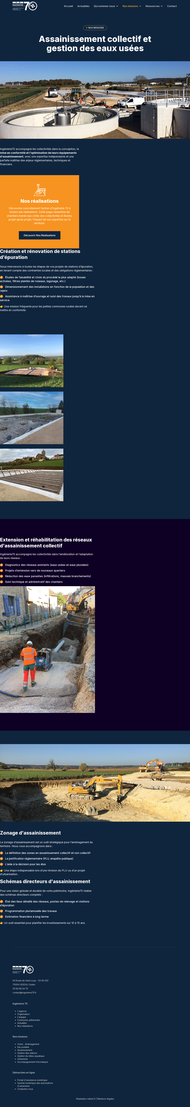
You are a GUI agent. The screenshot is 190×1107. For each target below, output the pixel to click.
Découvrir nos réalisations (40, 235)
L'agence (22, 1011)
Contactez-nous (25, 1089)
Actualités (83, 6)
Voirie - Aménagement (28, 1044)
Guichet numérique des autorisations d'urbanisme (35, 1084)
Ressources (153, 6)
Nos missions (130, 6)
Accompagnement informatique (32, 1062)
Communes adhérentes (28, 1020)
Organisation (23, 1014)
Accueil (68, 6)
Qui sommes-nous (104, 6)
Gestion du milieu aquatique (30, 1056)
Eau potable (23, 1047)
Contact (172, 6)
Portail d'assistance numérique (32, 1080)
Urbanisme (22, 1059)
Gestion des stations (27, 1053)
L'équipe (21, 1017)
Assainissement (24, 1050)
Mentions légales (105, 1098)
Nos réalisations (39, 201)
